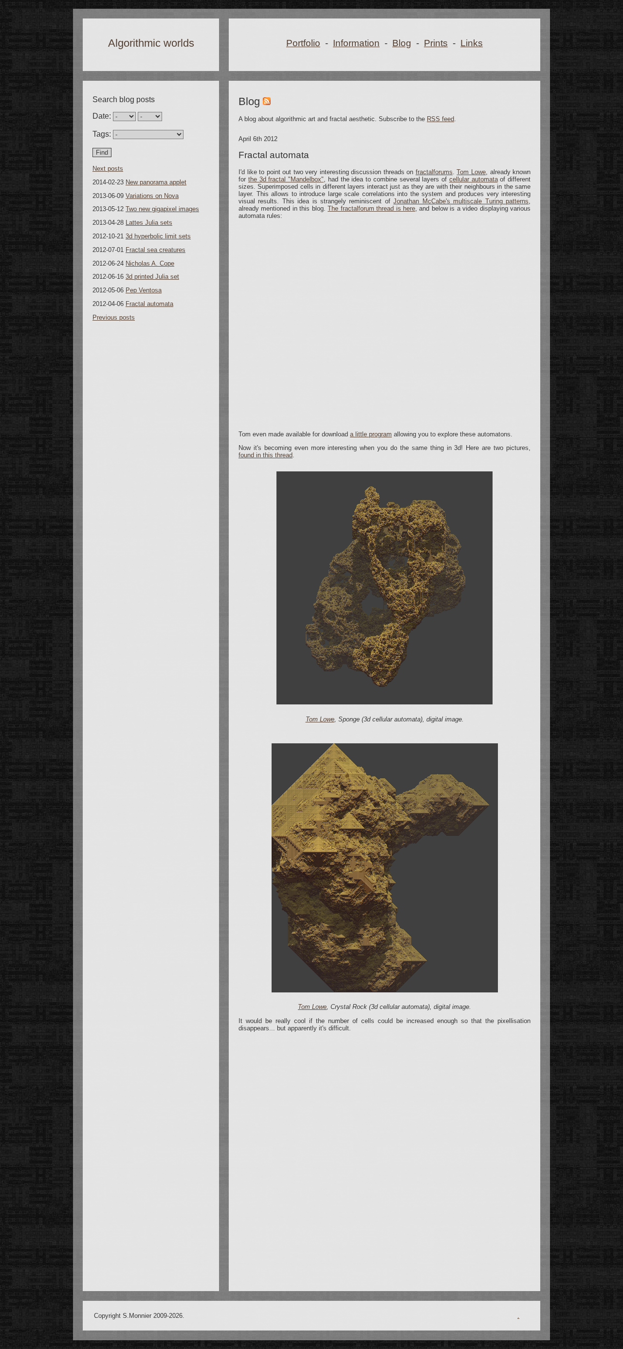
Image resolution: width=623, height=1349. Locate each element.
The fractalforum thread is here (371, 208)
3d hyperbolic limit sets (158, 236)
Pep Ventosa (144, 290)
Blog (401, 43)
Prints (436, 43)
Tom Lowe (471, 172)
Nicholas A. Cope (150, 263)
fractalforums (434, 172)
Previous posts (113, 317)
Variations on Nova (152, 195)
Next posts (107, 168)
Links (471, 43)
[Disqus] (384, 1159)
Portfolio (303, 43)
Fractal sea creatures (155, 249)
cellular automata (473, 179)
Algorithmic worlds (151, 43)
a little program (371, 434)
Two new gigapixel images (162, 209)
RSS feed (440, 119)
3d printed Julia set (152, 276)
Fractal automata (149, 303)
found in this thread (265, 455)
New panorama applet (156, 182)
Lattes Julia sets (149, 222)
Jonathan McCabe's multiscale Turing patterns (461, 201)
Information (356, 43)
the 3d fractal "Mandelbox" (286, 179)
